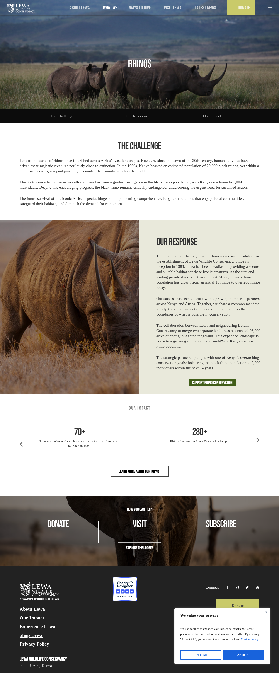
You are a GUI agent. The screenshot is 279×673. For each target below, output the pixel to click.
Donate (238, 605)
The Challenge (61, 116)
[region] (222, 636)
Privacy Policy (34, 644)
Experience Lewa (37, 626)
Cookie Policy (249, 639)
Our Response (137, 116)
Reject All (201, 654)
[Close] (265, 611)
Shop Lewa (31, 635)
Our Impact (212, 116)
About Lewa (32, 609)
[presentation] (21, 447)
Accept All (243, 654)
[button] (270, 7)
